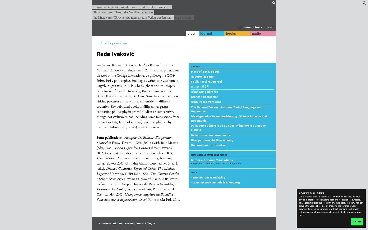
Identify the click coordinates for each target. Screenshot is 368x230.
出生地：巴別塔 (200, 86)
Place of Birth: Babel (205, 72)
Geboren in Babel (202, 76)
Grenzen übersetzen (205, 97)
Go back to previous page (113, 43)
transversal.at (106, 223)
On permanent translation (209, 145)
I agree (357, 221)
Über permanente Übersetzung (212, 140)
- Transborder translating (208, 177)
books (231, 33)
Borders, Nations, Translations (212, 160)
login (151, 223)
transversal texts (250, 27)
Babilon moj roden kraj (206, 81)
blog (191, 33)
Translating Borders (204, 92)
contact (269, 27)
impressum (126, 223)
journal (206, 33)
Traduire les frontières (206, 102)
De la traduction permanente (210, 135)
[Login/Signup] (364, 4)
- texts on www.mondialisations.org (215, 182)
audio (256, 33)
